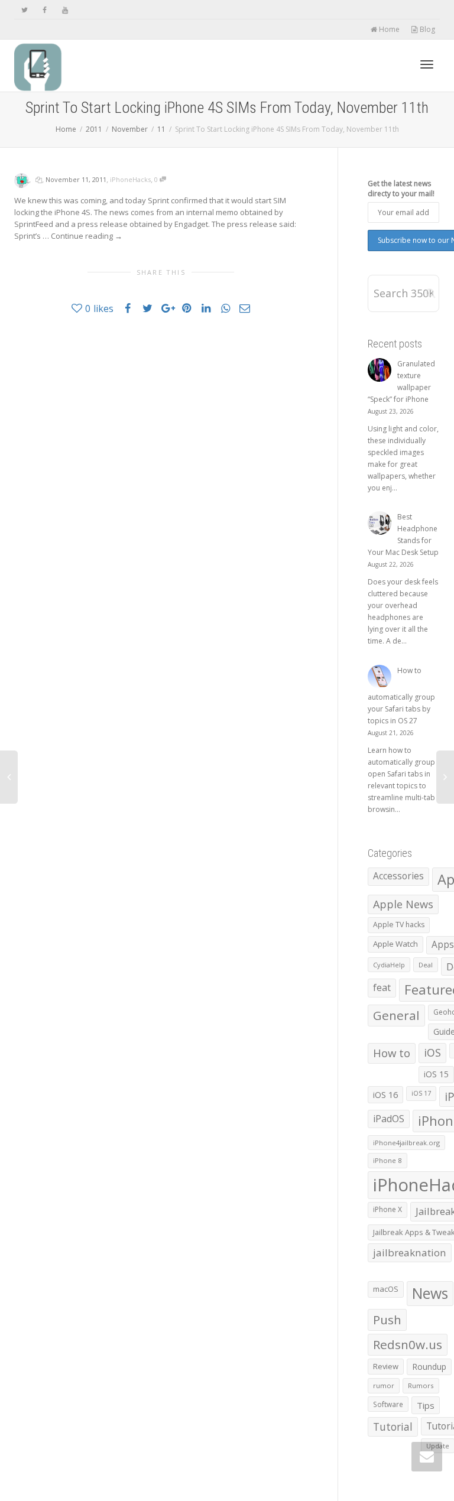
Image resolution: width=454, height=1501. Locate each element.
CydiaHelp (389, 964)
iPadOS (388, 1118)
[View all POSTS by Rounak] (21, 179)
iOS (432, 1052)
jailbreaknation (409, 1252)
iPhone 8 (387, 1160)
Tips (425, 1405)
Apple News (403, 904)
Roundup (429, 1366)
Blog (426, 29)
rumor (383, 1385)
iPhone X (387, 1209)
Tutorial (393, 1426)
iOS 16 (385, 1094)
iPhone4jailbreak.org (406, 1142)
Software (388, 1404)
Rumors (421, 1385)
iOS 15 (436, 1074)
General (396, 1015)
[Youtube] (64, 10)
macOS (385, 1289)
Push (387, 1319)
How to (391, 1052)
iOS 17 (421, 1093)
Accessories (398, 876)
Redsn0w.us (407, 1344)
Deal (426, 964)
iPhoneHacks (130, 179)
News (430, 1293)
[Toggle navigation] (427, 64)
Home (388, 29)
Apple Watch (395, 943)
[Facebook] (44, 10)
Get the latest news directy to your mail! (401, 188)
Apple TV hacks (398, 925)
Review (385, 1366)
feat (382, 987)
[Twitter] (24, 10)
